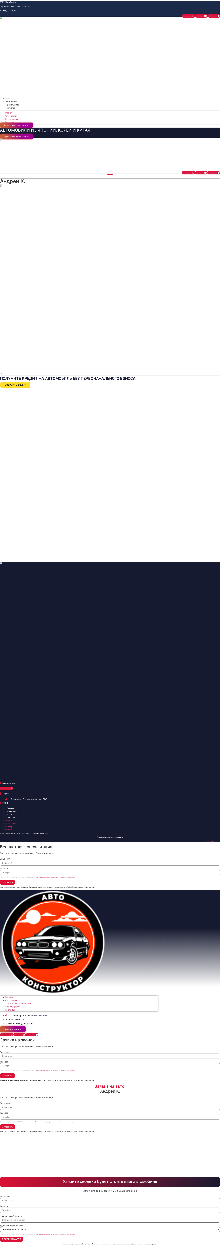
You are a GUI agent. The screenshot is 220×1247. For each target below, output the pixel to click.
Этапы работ (12, 811)
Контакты (10, 108)
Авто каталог (12, 102)
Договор (10, 814)
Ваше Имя (5, 859)
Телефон (4, 868)
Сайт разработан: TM (211, 841)
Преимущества (12, 105)
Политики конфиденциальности (46, 877)
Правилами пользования (67, 877)
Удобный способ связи (11, 1226)
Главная (9, 98)
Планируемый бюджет (11, 1216)
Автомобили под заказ (21, 1003)
